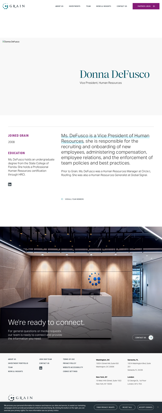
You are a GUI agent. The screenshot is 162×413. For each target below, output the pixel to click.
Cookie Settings (70, 371)
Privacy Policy (69, 363)
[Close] (158, 407)
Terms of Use (69, 359)
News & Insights (103, 6)
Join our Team (45, 359)
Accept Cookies (146, 407)
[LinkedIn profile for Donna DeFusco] (10, 184)
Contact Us (122, 6)
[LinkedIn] (40, 368)
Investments (74, 6)
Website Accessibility (73, 367)
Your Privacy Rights (106, 407)
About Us (59, 6)
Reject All (127, 407)
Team (88, 6)
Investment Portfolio (18, 363)
